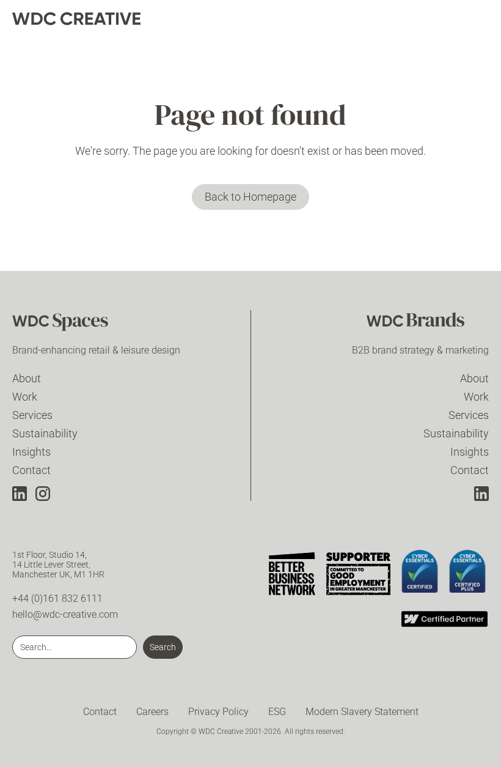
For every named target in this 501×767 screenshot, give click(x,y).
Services (32, 415)
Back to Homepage (250, 196)
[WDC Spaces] (73, 323)
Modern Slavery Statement (362, 711)
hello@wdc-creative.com (65, 614)
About (26, 378)
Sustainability (45, 433)
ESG (277, 711)
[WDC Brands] (428, 323)
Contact (31, 470)
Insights (31, 451)
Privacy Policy (218, 711)
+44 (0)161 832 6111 (57, 598)
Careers (152, 711)
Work (24, 396)
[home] (76, 18)
